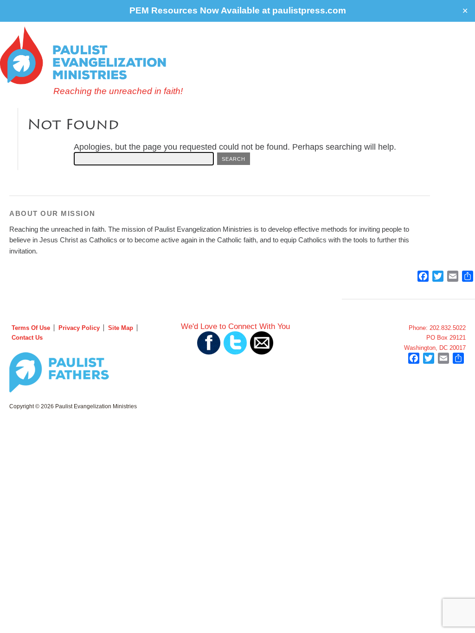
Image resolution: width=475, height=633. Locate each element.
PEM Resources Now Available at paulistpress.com (237, 10)
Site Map (120, 327)
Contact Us (27, 337)
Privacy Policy (79, 327)
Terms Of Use (31, 327)
